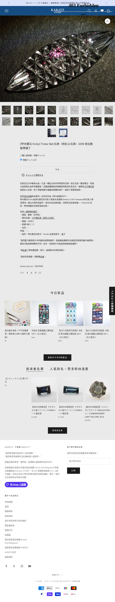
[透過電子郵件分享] (40, 273)
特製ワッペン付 (29, 160)
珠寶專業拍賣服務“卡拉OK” (17, 547)
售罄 (57, 169)
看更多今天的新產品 (57, 357)
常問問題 (9, 502)
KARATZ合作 (10, 552)
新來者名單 (35, 369)
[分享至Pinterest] (35, 273)
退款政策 (9, 516)
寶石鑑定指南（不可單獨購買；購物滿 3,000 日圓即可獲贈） (17, 333)
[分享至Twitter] (31, 273)
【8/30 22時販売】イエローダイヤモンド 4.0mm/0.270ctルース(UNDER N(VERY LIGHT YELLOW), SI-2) (97, 412)
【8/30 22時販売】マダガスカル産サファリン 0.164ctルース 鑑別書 (43, 410)
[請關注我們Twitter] (14, 566)
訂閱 (73, 470)
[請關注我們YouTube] (29, 566)
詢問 (7, 506)
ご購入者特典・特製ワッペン (32, 155)
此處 (25, 250)
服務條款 (9, 511)
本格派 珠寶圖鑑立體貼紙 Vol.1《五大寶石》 (42, 332)
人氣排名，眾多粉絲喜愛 (69, 369)
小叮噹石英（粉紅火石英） (43, 218)
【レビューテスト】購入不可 (16, 380)
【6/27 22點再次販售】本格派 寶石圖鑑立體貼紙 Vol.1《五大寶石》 (70, 333)
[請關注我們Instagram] (21, 566)
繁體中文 (56, 575)
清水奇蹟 (28, 196)
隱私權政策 (10, 525)
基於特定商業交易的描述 (15, 520)
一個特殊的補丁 (31, 211)
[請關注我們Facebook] (6, 566)
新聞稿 (8, 535)
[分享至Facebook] (27, 273)
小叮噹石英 (89, 186)
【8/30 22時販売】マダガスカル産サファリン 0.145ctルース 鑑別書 (70, 410)
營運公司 (9, 530)
